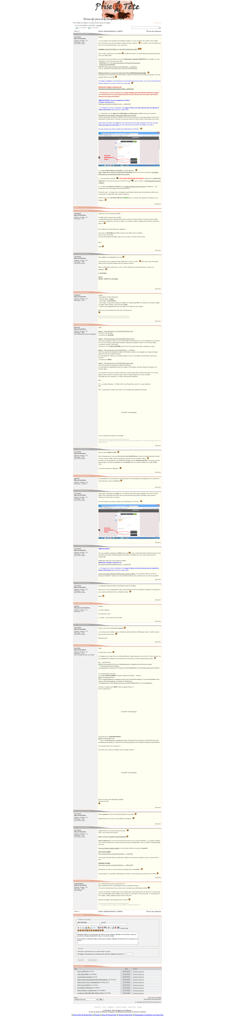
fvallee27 (77, 295)
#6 (75, 449)
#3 (75, 253)
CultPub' (120, 31)
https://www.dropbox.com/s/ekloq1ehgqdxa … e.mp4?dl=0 (115, 854)
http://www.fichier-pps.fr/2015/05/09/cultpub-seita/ (118, 363)
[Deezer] (111, 928)
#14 (75, 811)
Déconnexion (158, 23)
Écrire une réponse (154, 31)
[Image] (88, 928)
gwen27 (77, 478)
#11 (75, 603)
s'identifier (99, 25)
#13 (75, 645)
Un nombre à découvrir (84, 987)
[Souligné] (83, 928)
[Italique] (81, 928)
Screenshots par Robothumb (152, 999)
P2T (149, 997)
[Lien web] (86, 928)
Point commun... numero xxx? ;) (87, 990)
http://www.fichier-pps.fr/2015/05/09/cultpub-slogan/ (119, 338)
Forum (100, 31)
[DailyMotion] (118, 928)
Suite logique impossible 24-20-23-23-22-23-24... (92, 979)
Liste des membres (121, 1007)
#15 (75, 827)
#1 (75, 34)
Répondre (158, 204)
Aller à (76, 997)
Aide (127, 928)
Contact (139, 1007)
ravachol (77, 648)
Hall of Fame (132, 1007)
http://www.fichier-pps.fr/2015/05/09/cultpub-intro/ (118, 331)
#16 (75, 881)
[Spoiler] (105, 927)
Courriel (103, 922)
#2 (75, 210)
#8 (75, 490)
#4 (75, 292)
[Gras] (78, 928)
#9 (75, 546)
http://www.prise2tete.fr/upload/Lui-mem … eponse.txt (116, 89)
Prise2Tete (97, 1007)
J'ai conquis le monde (84, 977)
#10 (75, 583)
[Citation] (94, 928)
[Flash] (108, 928)
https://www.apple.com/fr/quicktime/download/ (126, 63)
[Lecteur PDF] (102, 928)
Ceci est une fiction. (83, 985)
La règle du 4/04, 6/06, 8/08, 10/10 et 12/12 (90, 993)
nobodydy (77, 213)
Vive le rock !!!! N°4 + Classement (88, 982)
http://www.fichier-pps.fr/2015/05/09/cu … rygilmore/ (119, 350)
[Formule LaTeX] (99, 928)
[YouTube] (115, 927)
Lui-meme (77, 37)
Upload (122, 928)
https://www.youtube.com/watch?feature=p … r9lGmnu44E (115, 865)
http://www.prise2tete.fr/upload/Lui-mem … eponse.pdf (114, 104)
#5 (75, 324)
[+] (160, 27)
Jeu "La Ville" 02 (82, 971)
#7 (75, 475)
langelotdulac (78, 884)
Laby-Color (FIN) (82, 974)
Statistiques (110, 1007)
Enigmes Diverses (110, 31)
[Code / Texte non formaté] (96, 928)
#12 (75, 624)
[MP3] (113, 928)
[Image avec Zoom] (91, 928)
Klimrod (77, 327)
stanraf (76, 606)
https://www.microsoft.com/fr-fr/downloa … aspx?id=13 (120, 66)
